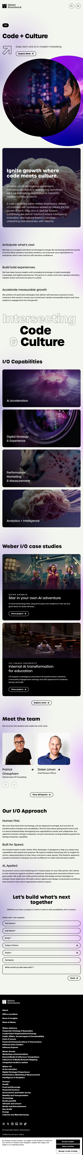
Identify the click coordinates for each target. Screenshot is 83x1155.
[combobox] (41, 945)
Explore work (40, 703)
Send (72, 978)
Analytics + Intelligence (23, 521)
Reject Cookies (68, 1146)
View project (20, 614)
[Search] (71, 6)
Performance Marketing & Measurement (18, 477)
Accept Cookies (68, 1142)
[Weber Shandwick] (11, 1003)
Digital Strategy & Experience (18, 439)
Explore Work (24, 53)
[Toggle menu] (78, 6)
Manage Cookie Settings (68, 1151)
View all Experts (40, 794)
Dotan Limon (47, 769)
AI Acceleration (17, 401)
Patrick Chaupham (10, 772)
